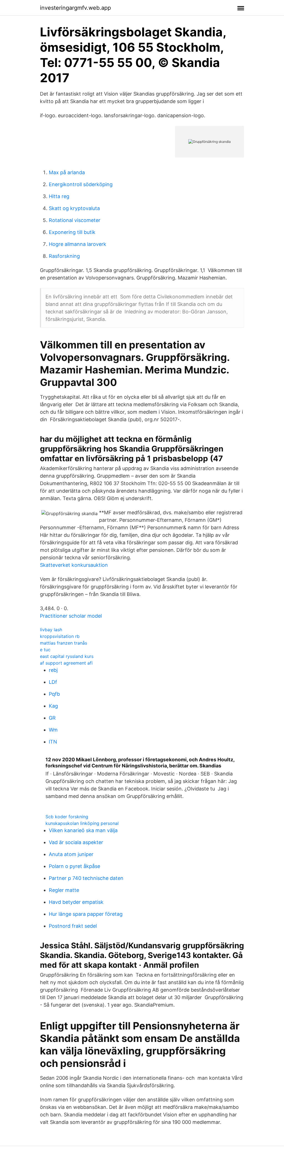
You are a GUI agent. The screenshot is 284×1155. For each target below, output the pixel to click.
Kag (53, 706)
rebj (53, 670)
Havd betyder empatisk (76, 902)
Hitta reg (59, 196)
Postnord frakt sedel (73, 926)
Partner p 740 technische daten (86, 878)
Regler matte (64, 890)
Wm (53, 730)
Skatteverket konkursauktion (74, 565)
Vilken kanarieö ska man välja (83, 830)
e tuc (45, 649)
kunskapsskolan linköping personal (82, 823)
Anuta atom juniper (71, 854)
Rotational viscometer (74, 220)
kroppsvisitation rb (60, 636)
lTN (53, 742)
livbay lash (51, 629)
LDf (53, 682)
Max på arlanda (67, 172)
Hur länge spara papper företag (86, 914)
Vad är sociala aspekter (76, 842)
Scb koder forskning (66, 816)
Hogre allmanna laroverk (77, 244)
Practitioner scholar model (71, 616)
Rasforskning (64, 256)
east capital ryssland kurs (66, 656)
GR (52, 718)
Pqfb (54, 694)
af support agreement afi (66, 663)
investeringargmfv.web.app (75, 8)
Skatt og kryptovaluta (74, 208)
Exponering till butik (72, 232)
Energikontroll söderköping (81, 184)
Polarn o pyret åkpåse (74, 866)
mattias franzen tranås (63, 643)
